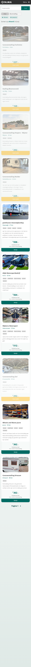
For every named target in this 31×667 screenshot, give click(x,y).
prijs (18, 21)
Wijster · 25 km (7, 135)
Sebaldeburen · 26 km (9, 179)
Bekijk (15, 250)
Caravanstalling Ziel (10, 377)
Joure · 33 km (7, 425)
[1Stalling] (6, 2)
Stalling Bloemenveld (11, 89)
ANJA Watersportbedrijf (11, 273)
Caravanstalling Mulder (11, 177)
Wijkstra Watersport (10, 326)
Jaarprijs (14, 17)
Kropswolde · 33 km (9, 379)
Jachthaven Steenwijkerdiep (13, 223)
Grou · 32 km (6, 275)
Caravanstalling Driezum (12, 475)
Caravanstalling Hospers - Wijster (15, 133)
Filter (5, 14)
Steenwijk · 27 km (8, 225)
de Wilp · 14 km (7, 91)
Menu (25, 2)
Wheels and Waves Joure (12, 423)
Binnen (6, 17)
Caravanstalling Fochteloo (12, 45)
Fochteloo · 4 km (8, 47)
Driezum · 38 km (8, 478)
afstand (11, 21)
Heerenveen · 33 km (9, 328)
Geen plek (15, 65)
